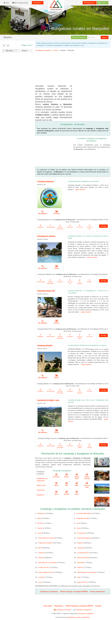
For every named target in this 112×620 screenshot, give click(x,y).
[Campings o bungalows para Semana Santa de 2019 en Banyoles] (77, 474)
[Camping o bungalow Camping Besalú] (49, 362)
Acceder (103, 3)
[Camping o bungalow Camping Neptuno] (49, 198)
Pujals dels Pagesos (84, 538)
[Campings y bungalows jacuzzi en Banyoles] (56, 492)
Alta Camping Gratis (21, 3)
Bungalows (40, 495)
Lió (77, 523)
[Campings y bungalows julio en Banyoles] (67, 483)
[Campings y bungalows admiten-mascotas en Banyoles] (87, 474)
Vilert (79, 577)
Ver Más (103, 226)
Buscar (104, 37)
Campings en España (63, 610)
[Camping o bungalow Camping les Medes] (49, 252)
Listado (10, 51)
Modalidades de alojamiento (42, 480)
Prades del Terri (43, 567)
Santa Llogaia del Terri (46, 572)
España (38, 3)
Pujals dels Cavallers (45, 543)
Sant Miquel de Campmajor (86, 572)
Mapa (25, 51)
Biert (40, 548)
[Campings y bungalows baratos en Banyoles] (67, 474)
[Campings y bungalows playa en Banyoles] (87, 483)
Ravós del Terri (82, 582)
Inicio (7, 3)
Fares (78, 528)
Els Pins (40, 523)
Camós (40, 528)
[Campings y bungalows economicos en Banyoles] (56, 474)
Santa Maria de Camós (46, 538)
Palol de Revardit (83, 557)
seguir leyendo (80, 189)
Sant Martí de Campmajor (47, 562)
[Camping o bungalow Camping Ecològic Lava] (49, 416)
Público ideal (41, 485)
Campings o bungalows (41, 473)
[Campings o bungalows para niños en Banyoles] (77, 483)
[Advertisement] (17, 129)
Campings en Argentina (83, 610)
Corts (39, 533)
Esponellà (80, 562)
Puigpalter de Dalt (82, 518)
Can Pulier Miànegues (84, 513)
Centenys (80, 548)
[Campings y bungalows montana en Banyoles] (67, 492)
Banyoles (8, 37)
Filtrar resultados (80, 37)
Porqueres (41, 513)
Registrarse (89, 3)
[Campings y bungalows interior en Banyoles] (77, 492)
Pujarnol (80, 543)
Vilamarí (80, 567)
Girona (55, 50)
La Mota (41, 577)
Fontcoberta (81, 533)
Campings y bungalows (43, 50)
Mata (39, 518)
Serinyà (41, 557)
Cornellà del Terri (83, 553)
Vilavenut (41, 553)
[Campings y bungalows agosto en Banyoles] (56, 483)
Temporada (41, 490)
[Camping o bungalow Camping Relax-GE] (49, 307)
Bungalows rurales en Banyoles (79, 617)
